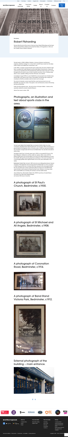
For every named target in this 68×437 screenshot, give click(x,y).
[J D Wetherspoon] (9, 5)
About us (40, 5)
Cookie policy (19, 433)
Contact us (47, 5)
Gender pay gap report (59, 423)
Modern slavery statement (59, 427)
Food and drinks (28, 5)
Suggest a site (35, 1)
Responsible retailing (35, 421)
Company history (24, 421)
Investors (29, 1)
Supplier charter (35, 423)
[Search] (64, 1)
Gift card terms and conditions (58, 429)
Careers (53, 5)
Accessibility (25, 433)
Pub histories (49, 1)
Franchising (23, 1)
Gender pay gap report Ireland (59, 425)
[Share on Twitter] (35, 399)
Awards (22, 423)
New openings (20, 5)
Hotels (35, 5)
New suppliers (42, 1)
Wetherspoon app (57, 1)
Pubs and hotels (47, 419)
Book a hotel (46, 423)
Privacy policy (13, 433)
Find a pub (62, 5)
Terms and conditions (6, 433)
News (18, 1)
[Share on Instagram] (32, 399)
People (22, 424)
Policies (56, 419)
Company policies (58, 421)
